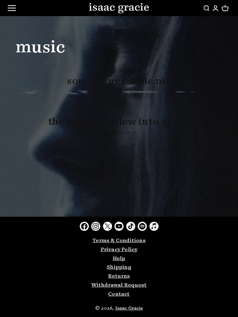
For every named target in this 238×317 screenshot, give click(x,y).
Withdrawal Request (119, 285)
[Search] (206, 8)
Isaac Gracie (129, 308)
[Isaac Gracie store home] (119, 8)
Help (119, 258)
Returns (119, 276)
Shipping (119, 267)
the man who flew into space (119, 122)
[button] (225, 8)
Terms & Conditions (119, 240)
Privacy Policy (119, 249)
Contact (119, 294)
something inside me (119, 81)
